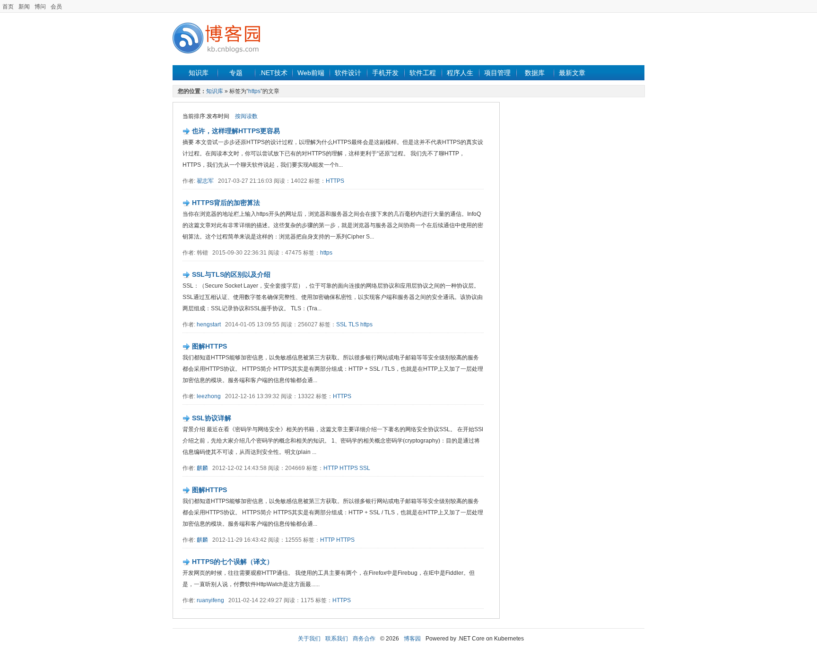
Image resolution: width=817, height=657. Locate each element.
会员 (56, 6)
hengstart (209, 324)
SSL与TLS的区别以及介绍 (231, 274)
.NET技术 (273, 73)
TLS (353, 324)
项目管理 (497, 73)
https (254, 91)
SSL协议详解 (211, 418)
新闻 (24, 6)
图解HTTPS (209, 346)
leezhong (209, 396)
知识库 (199, 73)
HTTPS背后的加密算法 (226, 202)
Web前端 (310, 73)
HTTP (330, 468)
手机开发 (385, 73)
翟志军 (205, 181)
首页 (8, 6)
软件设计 (348, 73)
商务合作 (364, 638)
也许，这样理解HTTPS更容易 (236, 131)
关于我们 (309, 638)
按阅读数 (246, 116)
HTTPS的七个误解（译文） (232, 561)
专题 (236, 73)
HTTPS (335, 181)
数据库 (535, 73)
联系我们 (336, 638)
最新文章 (572, 73)
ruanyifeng (210, 600)
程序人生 (460, 73)
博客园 (412, 638)
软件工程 (422, 73)
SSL (341, 324)
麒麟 (202, 468)
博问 (40, 6)
